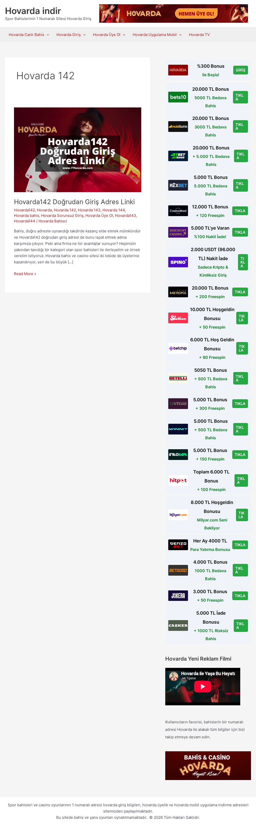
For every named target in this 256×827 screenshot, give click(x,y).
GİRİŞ (241, 70)
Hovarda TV (199, 34)
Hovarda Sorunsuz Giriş (62, 215)
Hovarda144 (24, 221)
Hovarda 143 (89, 210)
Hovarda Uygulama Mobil (155, 34)
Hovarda (44, 210)
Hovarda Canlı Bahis (26, 34)
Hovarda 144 (113, 210)
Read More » (25, 274)
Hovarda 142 (65, 210)
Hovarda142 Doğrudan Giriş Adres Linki (74, 202)
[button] (46, 34)
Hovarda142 (24, 210)
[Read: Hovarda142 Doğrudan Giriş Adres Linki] (77, 149)
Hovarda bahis (26, 215)
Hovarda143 (125, 215)
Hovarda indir (33, 10)
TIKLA (240, 97)
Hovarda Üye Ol (106, 34)
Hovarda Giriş (68, 34)
